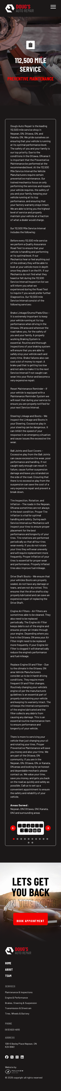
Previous (13, 828)
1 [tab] (13, 839)
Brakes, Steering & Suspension (21, 1003)
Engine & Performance (16, 997)
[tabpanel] (30, 828)
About (9, 969)
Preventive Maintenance (30, 78)
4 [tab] (25, 839)
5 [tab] (28, 839)
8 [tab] (40, 839)
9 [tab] (43, 839)
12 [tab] (32, 842)
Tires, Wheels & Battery (17, 1013)
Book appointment (31, 921)
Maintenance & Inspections (19, 992)
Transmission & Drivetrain (18, 1008)
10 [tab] (47, 839)
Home (8, 963)
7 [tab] (36, 839)
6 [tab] (32, 839)
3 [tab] (21, 839)
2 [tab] (17, 839)
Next (48, 828)
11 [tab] (28, 842)
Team (8, 976)
